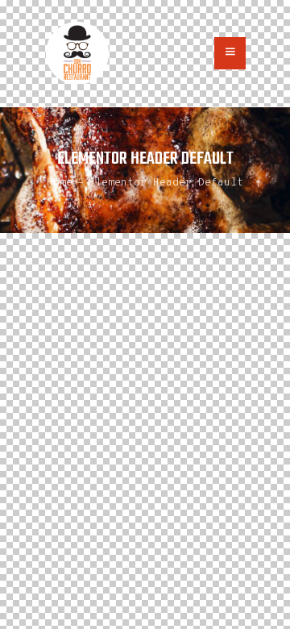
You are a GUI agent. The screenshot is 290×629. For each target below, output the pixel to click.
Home (59, 183)
